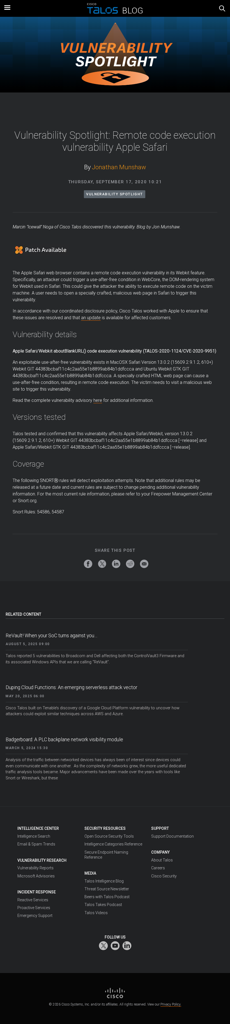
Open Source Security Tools (109, 836)
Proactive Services (33, 907)
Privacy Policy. (170, 1004)
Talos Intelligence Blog (104, 881)
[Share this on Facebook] (88, 564)
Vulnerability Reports (35, 868)
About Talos (162, 860)
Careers (158, 868)
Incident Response (36, 892)
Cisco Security (164, 876)
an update (91, 317)
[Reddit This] (130, 564)
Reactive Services (32, 900)
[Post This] (102, 564)
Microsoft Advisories (36, 876)
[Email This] (144, 564)
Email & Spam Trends (36, 844)
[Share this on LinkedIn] (116, 564)
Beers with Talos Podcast (107, 897)
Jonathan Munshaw (119, 167)
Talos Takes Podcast (103, 904)
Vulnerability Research (41, 860)
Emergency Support (34, 915)
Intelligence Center (38, 828)
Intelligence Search (33, 836)
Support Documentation (172, 836)
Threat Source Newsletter (106, 889)
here (97, 400)
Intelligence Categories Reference (113, 844)
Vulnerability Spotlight (114, 194)
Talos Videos (96, 913)
